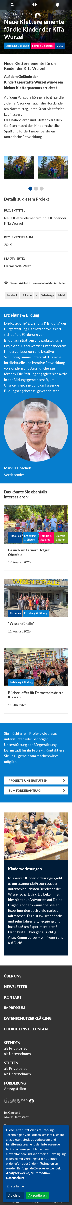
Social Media (36, 5)
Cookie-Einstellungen (26, 1029)
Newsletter (15, 986)
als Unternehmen (17, 1053)
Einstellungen (16, 1186)
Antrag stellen (15, 1088)
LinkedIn (27, 295)
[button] (30, 189)
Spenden (58, 5)
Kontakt (13, 997)
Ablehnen (15, 1195)
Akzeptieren (37, 1195)
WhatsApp (47, 295)
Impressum (14, 1008)
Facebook (12, 295)
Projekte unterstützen (28, 780)
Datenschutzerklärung (28, 1018)
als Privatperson (16, 1048)
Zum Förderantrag (25, 790)
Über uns (12, 976)
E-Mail (62, 295)
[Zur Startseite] (22, 16)
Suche (13, 5)
